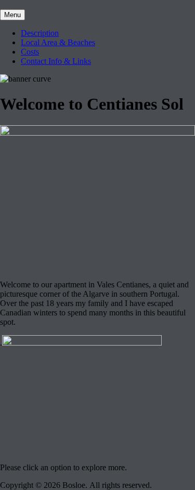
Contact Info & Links (56, 61)
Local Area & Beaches (58, 42)
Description (40, 33)
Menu (12, 15)
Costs (30, 51)
